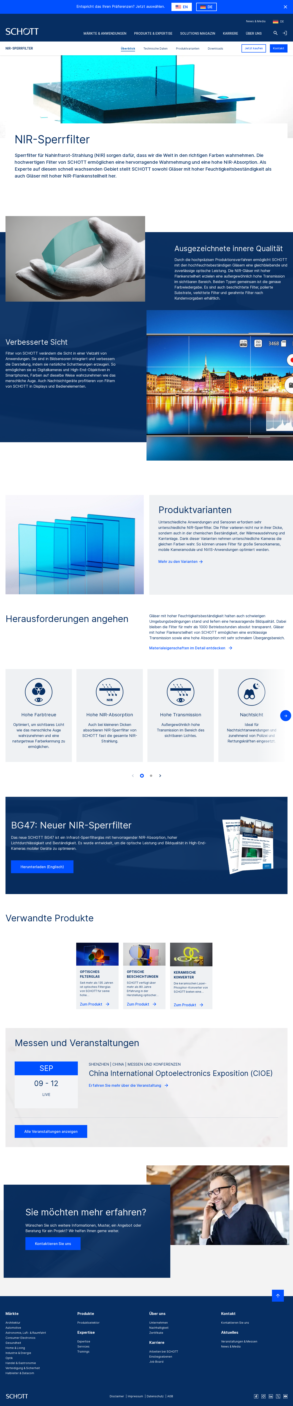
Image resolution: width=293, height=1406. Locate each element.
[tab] (142, 776)
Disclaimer (117, 1396)
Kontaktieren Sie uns (53, 1243)
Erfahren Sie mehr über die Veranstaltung (125, 1085)
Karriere (230, 33)
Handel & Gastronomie (20, 1363)
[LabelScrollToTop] (278, 1296)
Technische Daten (156, 48)
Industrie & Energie (18, 1353)
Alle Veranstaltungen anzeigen (51, 1131)
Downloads (215, 48)
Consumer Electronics (20, 1337)
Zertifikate (156, 1332)
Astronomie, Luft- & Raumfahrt (25, 1332)
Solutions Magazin (197, 33)
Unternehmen (158, 1322)
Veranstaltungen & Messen (239, 1341)
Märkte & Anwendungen (105, 33)
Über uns (254, 33)
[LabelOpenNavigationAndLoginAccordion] (285, 33)
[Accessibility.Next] (160, 775)
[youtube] (285, 1396)
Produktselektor (88, 1322)
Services (83, 1346)
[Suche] (275, 33)
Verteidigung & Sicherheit (22, 1368)
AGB (170, 1396)
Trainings (83, 1351)
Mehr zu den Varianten (178, 561)
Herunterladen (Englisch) (42, 866)
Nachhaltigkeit (158, 1327)
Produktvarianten (187, 48)
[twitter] (278, 1396)
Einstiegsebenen (160, 1356)
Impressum (135, 1396)
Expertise (83, 1341)
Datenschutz (155, 1396)
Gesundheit (13, 1343)
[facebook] (256, 1396)
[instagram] (263, 1396)
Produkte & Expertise (153, 33)
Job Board (156, 1361)
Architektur (12, 1322)
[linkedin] (271, 1396)
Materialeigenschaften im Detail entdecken (187, 648)
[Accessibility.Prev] (133, 775)
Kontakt (278, 48)
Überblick (128, 48)
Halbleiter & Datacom (19, 1373)
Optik (9, 1358)
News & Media (256, 21)
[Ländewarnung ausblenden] (285, 7)
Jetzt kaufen (254, 48)
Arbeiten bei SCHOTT (163, 1351)
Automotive (13, 1327)
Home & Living (15, 1348)
